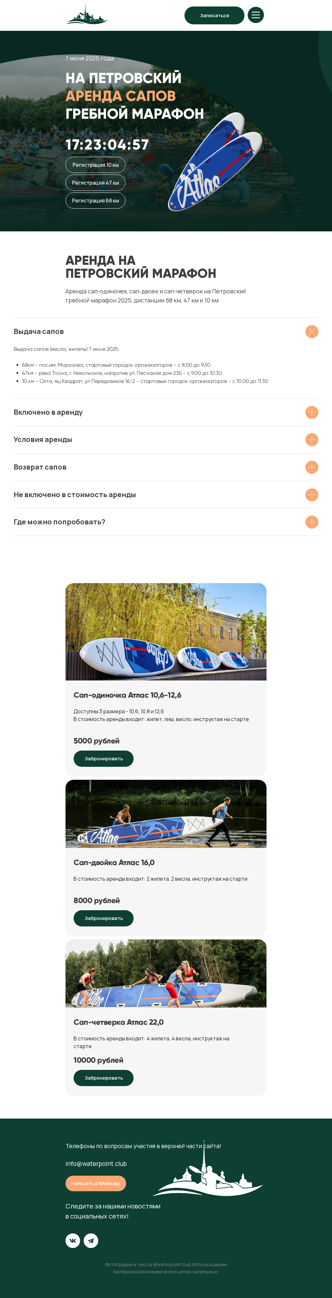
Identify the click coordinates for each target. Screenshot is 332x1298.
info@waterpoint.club (96, 1163)
